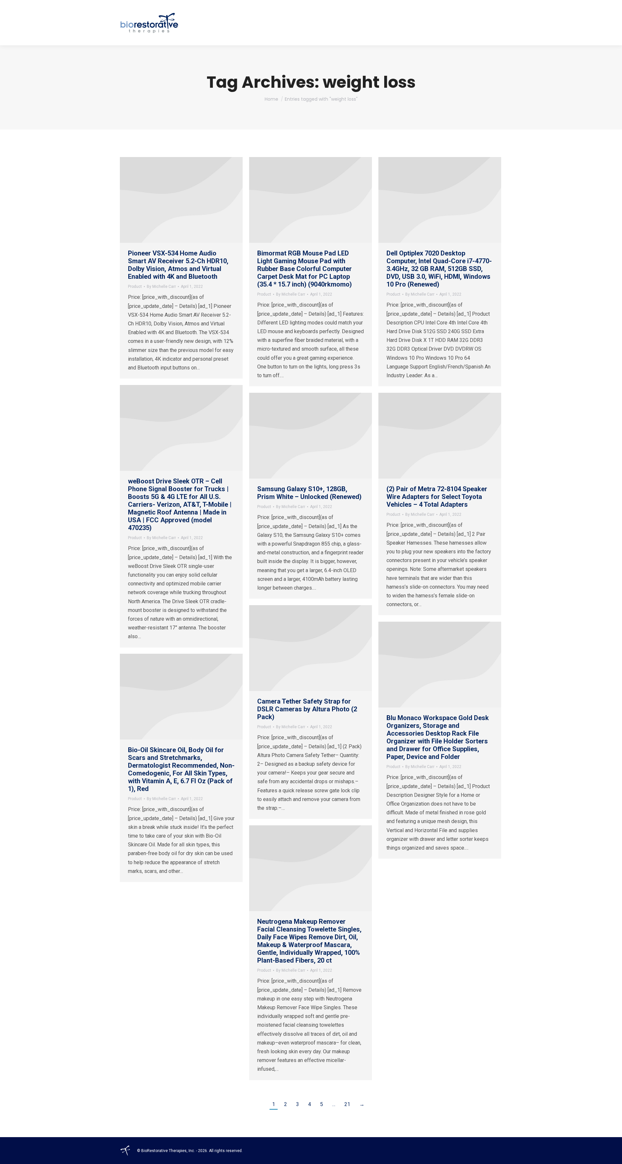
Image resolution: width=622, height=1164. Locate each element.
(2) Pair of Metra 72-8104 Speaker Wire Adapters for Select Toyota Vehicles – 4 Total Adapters (436, 496)
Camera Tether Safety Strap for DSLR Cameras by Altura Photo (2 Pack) (307, 709)
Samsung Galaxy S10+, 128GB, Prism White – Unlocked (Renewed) (309, 493)
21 (347, 1104)
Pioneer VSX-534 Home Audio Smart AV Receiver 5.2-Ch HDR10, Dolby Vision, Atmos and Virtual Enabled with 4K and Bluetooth (178, 264)
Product (135, 286)
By (161, 286)
